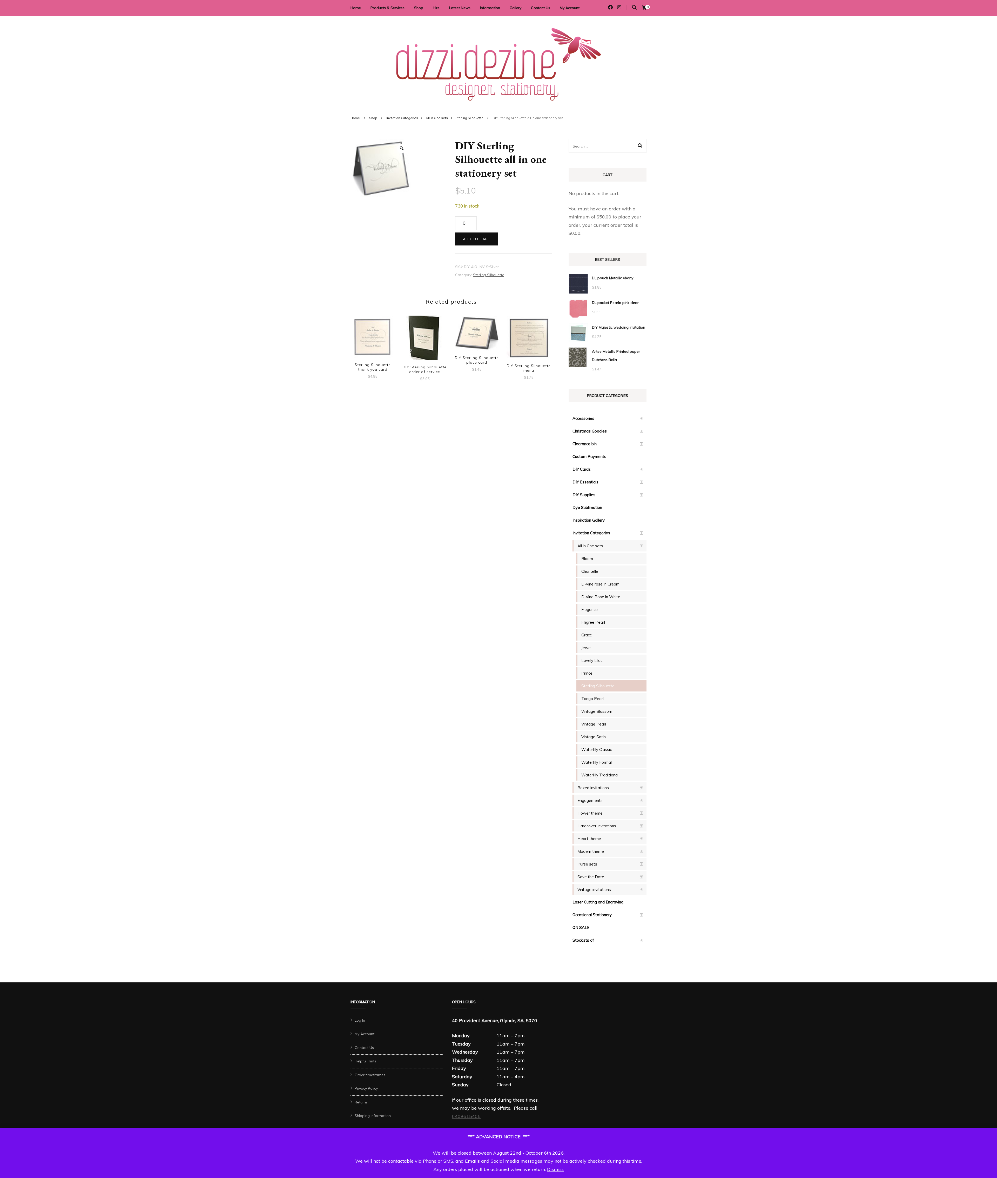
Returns (361, 1102)
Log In (360, 1020)
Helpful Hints (365, 1061)
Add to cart (476, 239)
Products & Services (387, 7)
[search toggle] (634, 7)
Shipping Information (373, 1115)
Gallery (515, 7)
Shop (418, 7)
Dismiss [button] (555, 1169)
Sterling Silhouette (488, 274)
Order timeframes (370, 1075)
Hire (436, 7)
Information (490, 7)
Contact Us (540, 7)
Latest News (459, 7)
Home (356, 7)
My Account (570, 7)
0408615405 (466, 1116)
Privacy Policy (366, 1088)
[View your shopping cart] (644, 7)
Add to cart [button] (373, 337)
